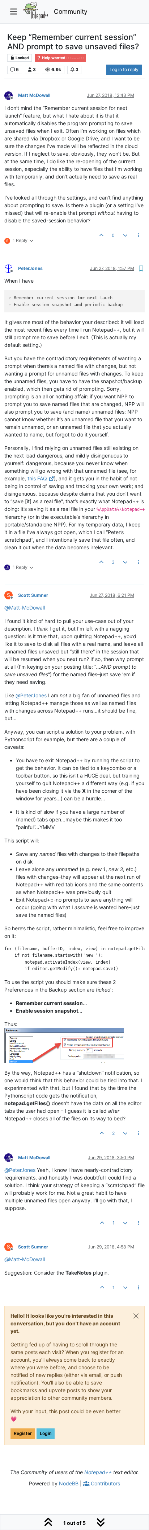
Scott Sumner (33, 595)
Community (71, 11)
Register (23, 1433)
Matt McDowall (34, 95)
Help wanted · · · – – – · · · (62, 58)
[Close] (136, 1316)
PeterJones (30, 268)
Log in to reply (124, 69)
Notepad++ (98, 1472)
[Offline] (11, 95)
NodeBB (68, 1483)
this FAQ (37, 478)
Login (45, 1433)
